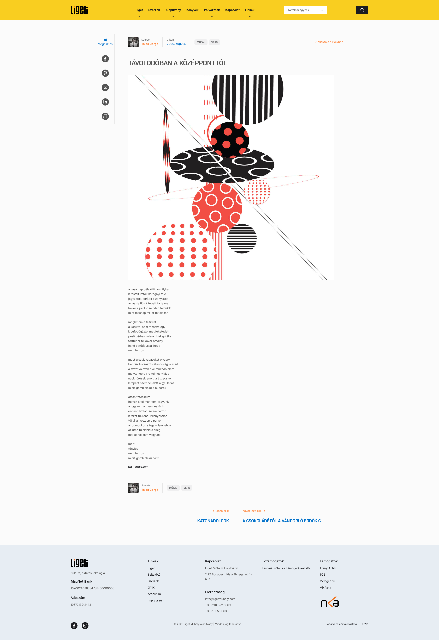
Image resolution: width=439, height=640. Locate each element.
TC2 (322, 574)
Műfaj (201, 42)
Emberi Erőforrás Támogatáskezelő (286, 568)
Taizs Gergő (149, 44)
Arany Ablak (328, 568)
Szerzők (153, 581)
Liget (151, 568)
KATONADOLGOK (213, 521)
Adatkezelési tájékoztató (342, 624)
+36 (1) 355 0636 (216, 611)
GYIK (151, 587)
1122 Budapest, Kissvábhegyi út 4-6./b (228, 577)
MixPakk (325, 587)
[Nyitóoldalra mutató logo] (93, 563)
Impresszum (156, 600)
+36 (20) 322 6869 (218, 605)
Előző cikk (222, 511)
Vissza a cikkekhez (330, 42)
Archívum (154, 594)
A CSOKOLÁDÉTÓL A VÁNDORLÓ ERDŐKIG (281, 521)
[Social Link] (74, 625)
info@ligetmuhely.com (220, 599)
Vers (214, 42)
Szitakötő (154, 574)
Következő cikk (252, 511)
